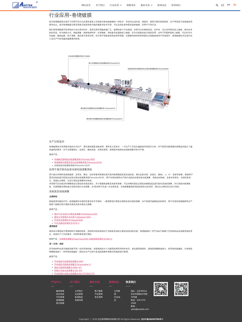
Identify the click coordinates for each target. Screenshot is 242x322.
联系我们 (176, 5)
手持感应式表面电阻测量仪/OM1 (68, 261)
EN (228, 4)
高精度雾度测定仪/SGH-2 (100, 239)
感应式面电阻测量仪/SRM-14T (68, 267)
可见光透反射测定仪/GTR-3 (66, 223)
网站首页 (86, 5)
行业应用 (114, 5)
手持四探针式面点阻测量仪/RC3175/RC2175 (74, 273)
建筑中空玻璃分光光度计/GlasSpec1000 (72, 217)
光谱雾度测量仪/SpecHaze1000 (74, 239)
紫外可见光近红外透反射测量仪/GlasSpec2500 (75, 214)
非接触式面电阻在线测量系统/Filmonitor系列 (74, 159)
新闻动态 (162, 5)
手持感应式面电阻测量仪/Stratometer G (72, 264)
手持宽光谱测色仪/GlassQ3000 (68, 220)
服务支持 (145, 5)
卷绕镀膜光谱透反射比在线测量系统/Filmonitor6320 (78, 162)
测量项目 (131, 5)
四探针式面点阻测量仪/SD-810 (68, 270)
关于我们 (100, 5)
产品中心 (56, 281)
